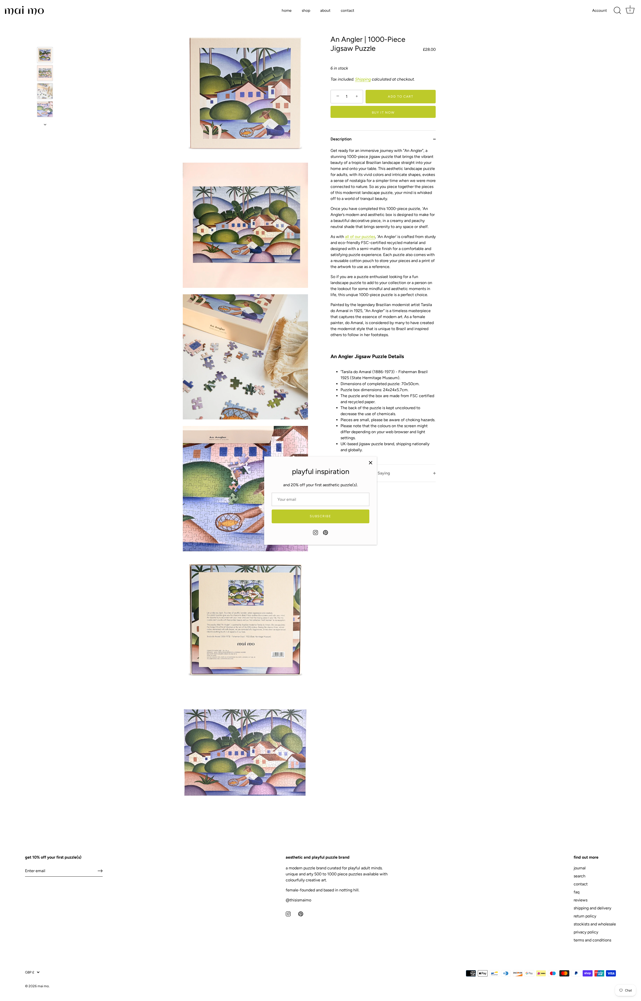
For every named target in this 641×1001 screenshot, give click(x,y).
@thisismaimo (298, 900)
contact (347, 10)
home (286, 10)
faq (576, 892)
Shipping (363, 79)
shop (306, 10)
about (325, 10)
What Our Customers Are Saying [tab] (360, 473)
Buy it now (383, 112)
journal (580, 868)
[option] (45, 56)
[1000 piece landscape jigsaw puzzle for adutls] (45, 109)
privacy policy (586, 932)
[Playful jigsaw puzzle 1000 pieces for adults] (45, 91)
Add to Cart (400, 96)
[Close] (370, 462)
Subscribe (320, 516)
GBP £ (29, 972)
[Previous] (45, 40)
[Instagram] (315, 532)
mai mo (43, 986)
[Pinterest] (325, 532)
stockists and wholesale (595, 924)
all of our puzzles (360, 236)
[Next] (45, 124)
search (579, 876)
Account (599, 10)
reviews (580, 900)
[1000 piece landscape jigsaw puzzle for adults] (45, 73)
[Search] (617, 10)
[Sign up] (100, 870)
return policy (585, 916)
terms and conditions (592, 940)
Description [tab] (341, 139)
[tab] (383, 306)
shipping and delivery (592, 908)
